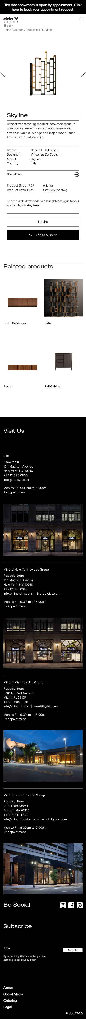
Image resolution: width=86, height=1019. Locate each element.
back (9, 25)
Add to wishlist (46, 235)
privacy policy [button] (28, 959)
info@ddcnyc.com (16, 480)
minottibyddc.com (47, 593)
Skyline (36, 159)
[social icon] (63, 907)
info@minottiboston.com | (22, 819)
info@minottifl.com (16, 706)
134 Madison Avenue (18, 466)
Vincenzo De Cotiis (44, 154)
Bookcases (33, 29)
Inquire (43, 221)
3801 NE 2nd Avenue (18, 693)
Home (7, 29)
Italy (33, 163)
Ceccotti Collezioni (44, 150)
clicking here (30, 205)
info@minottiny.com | (19, 593)
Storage (18, 29)
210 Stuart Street (15, 806)
